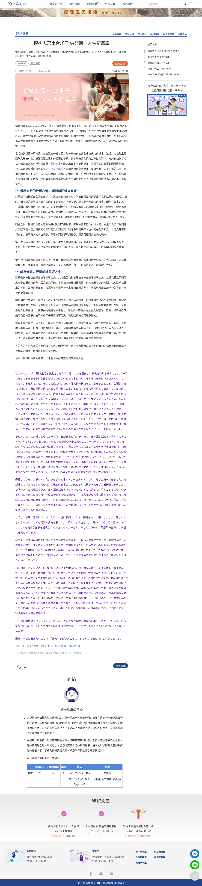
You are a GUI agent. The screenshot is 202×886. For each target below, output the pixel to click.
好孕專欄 (22, 33)
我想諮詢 (120, 63)
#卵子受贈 (32, 646)
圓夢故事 (129, 34)
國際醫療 (128, 4)
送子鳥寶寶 (168, 34)
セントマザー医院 (53, 168)
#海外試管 (60, 646)
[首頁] (21, 4)
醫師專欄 (154, 34)
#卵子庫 (19, 646)
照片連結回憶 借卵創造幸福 (101, 826)
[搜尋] (184, 3)
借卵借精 (35, 63)
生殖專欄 (117, 34)
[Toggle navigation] (190, 4)
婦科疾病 (145, 836)
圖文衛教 (142, 34)
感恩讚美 (182, 34)
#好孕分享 (74, 646)
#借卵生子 (46, 646)
